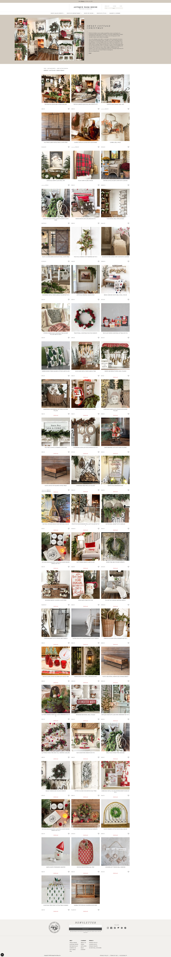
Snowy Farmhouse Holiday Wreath (56, 791)
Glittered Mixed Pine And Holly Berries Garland (56, 752)
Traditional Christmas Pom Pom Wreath (85, 333)
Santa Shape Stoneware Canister (55, 867)
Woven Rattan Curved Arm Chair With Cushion (115, 256)
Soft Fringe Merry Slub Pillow (86, 562)
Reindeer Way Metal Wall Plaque (85, 714)
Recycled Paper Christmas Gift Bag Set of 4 (115, 333)
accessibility (123, 955)
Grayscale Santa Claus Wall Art (56, 180)
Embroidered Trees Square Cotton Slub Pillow (56, 371)
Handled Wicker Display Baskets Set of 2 (115, 638)
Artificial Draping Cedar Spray (86, 295)
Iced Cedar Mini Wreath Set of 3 (85, 752)
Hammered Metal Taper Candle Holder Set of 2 (55, 295)
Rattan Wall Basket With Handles (115, 524)
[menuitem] (57, 13)
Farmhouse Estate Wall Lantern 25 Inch (85, 676)
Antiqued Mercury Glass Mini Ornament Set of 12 (115, 714)
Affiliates (83, 946)
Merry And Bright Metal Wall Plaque (115, 371)
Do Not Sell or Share (95, 947)
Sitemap (83, 949)
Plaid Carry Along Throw (85, 180)
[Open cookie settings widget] (2, 954)
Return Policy (74, 946)
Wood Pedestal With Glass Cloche (86, 409)
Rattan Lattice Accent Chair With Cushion (115, 180)
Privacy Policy (93, 942)
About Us (83, 942)
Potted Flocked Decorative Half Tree (85, 791)
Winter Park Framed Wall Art (115, 104)
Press (82, 944)
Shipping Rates (74, 944)
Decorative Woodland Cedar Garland (56, 104)
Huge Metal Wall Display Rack (115, 218)
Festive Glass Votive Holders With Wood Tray (56, 676)
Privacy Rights (93, 946)
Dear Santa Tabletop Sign (85, 600)
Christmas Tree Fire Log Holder (85, 485)
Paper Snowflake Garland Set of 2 (86, 218)
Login (114, 6)
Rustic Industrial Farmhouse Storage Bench (115, 676)
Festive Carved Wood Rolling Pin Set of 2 (85, 104)
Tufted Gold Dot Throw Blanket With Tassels (85, 638)
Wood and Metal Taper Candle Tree (85, 371)
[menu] (85, 13)
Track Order (73, 942)
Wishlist (107, 6)
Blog (82, 947)
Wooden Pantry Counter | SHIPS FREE (55, 600)
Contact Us (73, 947)
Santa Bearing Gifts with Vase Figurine (115, 447)
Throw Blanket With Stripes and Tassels (55, 638)
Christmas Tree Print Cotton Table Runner (55, 905)
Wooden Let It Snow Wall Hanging (115, 867)
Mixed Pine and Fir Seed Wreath (115, 562)
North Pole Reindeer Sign (115, 485)
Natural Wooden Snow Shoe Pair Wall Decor (56, 524)
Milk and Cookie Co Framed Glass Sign (56, 447)
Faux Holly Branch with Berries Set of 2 (85, 256)
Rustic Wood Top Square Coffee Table (56, 485)
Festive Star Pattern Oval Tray (85, 867)
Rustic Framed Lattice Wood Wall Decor (115, 829)
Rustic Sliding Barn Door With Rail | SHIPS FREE (55, 256)
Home (45, 68)
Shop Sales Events (51, 68)
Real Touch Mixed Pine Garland (115, 752)
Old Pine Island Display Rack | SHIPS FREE (55, 142)
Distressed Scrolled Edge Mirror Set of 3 (85, 447)
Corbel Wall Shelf (115, 142)
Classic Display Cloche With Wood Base (85, 142)
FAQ (71, 951)
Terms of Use (114, 955)
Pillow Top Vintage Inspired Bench (115, 600)
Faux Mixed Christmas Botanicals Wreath (85, 829)
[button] (69, 109)
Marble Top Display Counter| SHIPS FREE (85, 905)
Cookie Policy (93, 944)
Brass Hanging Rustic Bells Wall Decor (115, 295)
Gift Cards (73, 949)
